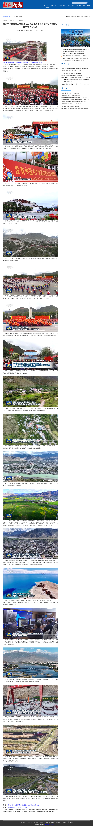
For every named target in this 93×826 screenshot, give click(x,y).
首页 (43, 5)
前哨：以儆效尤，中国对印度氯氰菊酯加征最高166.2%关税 (75, 99)
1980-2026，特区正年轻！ (68, 81)
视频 (88, 5)
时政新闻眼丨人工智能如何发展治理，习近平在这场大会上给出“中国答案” (29, 16)
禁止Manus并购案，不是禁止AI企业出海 (71, 95)
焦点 (48, 5)
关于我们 (23, 822)
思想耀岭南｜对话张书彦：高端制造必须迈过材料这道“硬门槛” (76, 84)
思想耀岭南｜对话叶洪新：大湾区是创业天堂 (72, 73)
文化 (69, 5)
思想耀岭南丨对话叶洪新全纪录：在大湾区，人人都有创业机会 (76, 71)
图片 (84, 5)
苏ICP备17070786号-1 (50, 824)
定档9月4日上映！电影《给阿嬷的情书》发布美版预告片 (75, 58)
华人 (64, 5)
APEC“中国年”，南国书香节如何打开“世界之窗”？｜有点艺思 (76, 77)
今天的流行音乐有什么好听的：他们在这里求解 (73, 53)
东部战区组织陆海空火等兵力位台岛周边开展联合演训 (74, 101)
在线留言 (42, 822)
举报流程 (70, 822)
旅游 (73, 5)
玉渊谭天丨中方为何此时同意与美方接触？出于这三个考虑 (75, 97)
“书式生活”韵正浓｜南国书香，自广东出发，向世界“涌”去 (75, 68)
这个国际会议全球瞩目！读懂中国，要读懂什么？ (73, 104)
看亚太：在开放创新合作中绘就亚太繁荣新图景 (73, 51)
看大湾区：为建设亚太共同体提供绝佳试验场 (72, 75)
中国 (56, 5)
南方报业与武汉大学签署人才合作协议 (70, 106)
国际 (60, 5)
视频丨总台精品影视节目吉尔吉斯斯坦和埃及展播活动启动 (76, 49)
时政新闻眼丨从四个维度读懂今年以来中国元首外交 (74, 60)
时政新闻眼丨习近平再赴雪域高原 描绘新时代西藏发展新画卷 (23, 805)
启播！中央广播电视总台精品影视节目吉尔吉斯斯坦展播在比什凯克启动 (76, 56)
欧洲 (52, 5)
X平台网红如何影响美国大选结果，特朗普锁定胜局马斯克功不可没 (76, 108)
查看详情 (21, 20)
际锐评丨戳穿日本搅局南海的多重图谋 (70, 93)
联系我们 (36, 822)
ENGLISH (78, 5)
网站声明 (29, 822)
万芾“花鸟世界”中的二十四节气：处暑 (17, 807)
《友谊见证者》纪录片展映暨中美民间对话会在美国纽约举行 (75, 79)
